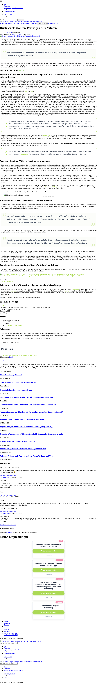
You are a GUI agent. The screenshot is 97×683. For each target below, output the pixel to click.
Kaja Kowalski (7, 32)
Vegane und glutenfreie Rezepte (13, 8)
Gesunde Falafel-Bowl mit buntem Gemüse (16, 390)
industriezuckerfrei (15, 355)
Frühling (3, 355)
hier (26, 91)
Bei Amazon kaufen (6, 281)
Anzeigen (21, 70)
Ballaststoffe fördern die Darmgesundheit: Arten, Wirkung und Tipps (27, 456)
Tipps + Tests (8, 14)
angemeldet (9, 532)
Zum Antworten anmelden (8, 475)
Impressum (7, 631)
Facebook (13, 291)
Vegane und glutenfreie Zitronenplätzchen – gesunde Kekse (23, 449)
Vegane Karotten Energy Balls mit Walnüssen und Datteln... (23, 419)
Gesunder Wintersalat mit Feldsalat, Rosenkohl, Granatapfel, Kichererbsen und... (31, 434)
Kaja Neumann (4, 513)
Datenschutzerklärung (10, 633)
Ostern (29, 355)
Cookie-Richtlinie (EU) (11, 635)
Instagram (75, 289)
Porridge (34, 355)
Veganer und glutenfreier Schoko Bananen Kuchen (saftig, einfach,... (26, 427)
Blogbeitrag (24, 154)
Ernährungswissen (9, 11)
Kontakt (6, 630)
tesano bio (46, 135)
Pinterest (66, 291)
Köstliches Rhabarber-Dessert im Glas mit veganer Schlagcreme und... (27, 397)
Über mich (7, 6)
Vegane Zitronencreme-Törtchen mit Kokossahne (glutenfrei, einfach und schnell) (31, 412)
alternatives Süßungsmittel (52, 187)
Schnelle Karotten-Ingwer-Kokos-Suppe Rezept (18, 441)
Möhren (24, 355)
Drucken (3, 306)
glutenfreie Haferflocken (14, 325)
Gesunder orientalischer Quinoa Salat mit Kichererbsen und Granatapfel (28, 405)
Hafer (7, 355)
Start (5, 4)
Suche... (21, 19)
